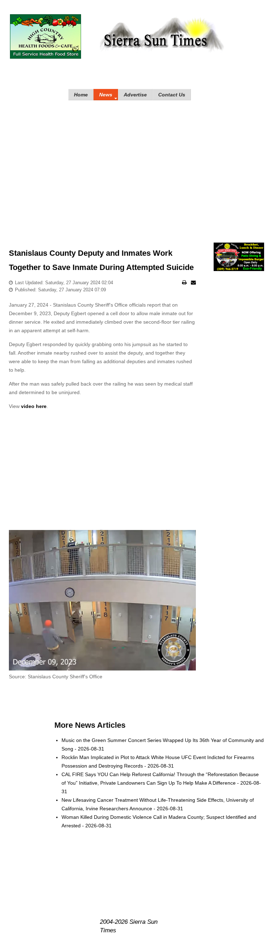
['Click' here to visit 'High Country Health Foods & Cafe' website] (45, 36)
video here (34, 406)
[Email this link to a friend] (193, 282)
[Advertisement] (136, 164)
